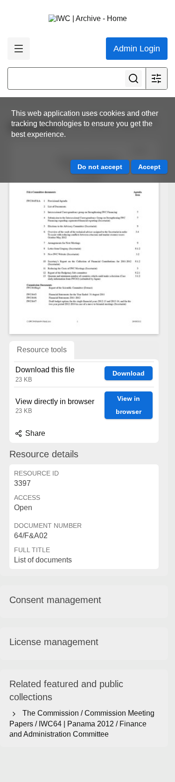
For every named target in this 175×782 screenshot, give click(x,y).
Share (34, 433)
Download (128, 373)
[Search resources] (133, 78)
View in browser (128, 405)
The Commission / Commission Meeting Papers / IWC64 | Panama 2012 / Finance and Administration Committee (81, 723)
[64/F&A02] (84, 237)
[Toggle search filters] (156, 78)
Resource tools (42, 350)
